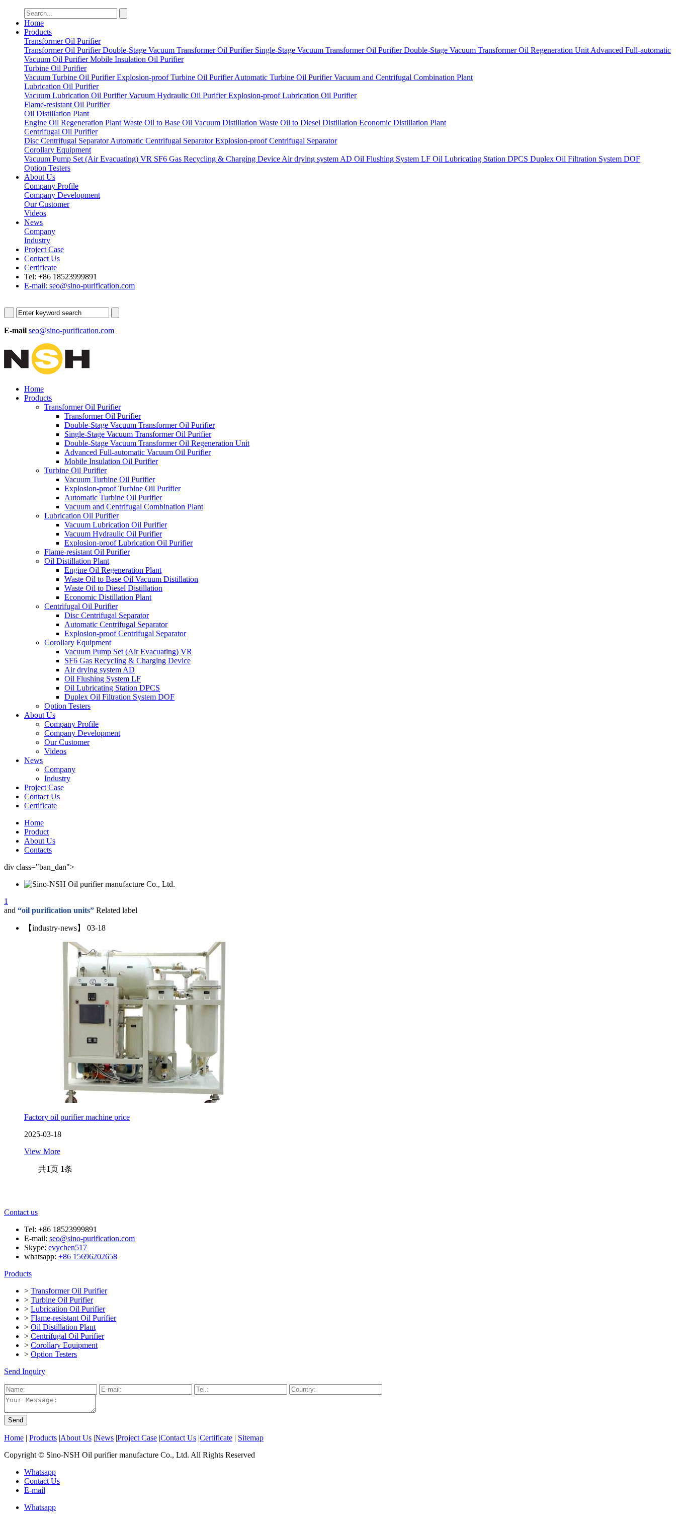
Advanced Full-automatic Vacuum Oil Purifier (137, 452)
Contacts (38, 850)
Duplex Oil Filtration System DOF (119, 697)
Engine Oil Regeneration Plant (112, 570)
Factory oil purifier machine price (77, 1117)
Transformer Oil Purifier (82, 407)
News (33, 222)
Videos (55, 751)
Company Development (82, 733)
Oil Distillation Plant (76, 561)
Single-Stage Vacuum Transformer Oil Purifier (137, 434)
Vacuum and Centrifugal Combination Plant (133, 506)
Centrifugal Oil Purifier (81, 606)
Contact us (21, 1212)
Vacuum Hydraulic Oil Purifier (113, 533)
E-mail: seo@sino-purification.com (79, 285)
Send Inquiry (24, 1371)
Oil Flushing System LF (102, 678)
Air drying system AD (99, 669)
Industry (57, 778)
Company (59, 769)
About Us (39, 177)
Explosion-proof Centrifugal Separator (125, 633)
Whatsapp (40, 1472)
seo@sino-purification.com (71, 330)
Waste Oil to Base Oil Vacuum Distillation (131, 579)
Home (34, 23)
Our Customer (67, 742)
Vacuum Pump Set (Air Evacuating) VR (128, 651)
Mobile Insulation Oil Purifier (111, 461)
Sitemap (251, 1437)
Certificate (40, 267)
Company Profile (71, 724)
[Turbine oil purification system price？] (145, 1100)
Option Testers (67, 706)
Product (36, 831)
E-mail (34, 1490)
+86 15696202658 (87, 1256)
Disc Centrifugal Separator (106, 615)
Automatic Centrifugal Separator (115, 624)
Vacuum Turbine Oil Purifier (109, 479)
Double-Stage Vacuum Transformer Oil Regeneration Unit (156, 443)
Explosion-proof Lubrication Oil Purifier (128, 543)
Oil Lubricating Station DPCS (112, 687)
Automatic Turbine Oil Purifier (113, 497)
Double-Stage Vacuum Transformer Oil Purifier (139, 425)
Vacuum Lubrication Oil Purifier (115, 524)
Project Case (44, 249)
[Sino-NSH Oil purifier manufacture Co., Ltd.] (47, 371)
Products (38, 32)
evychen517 (67, 1247)
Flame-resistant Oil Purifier (87, 552)
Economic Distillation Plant (107, 597)
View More (42, 1151)
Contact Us (42, 258)
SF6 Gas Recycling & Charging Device (127, 660)
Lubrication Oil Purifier (81, 515)
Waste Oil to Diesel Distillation (113, 588)
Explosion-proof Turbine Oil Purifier (122, 488)
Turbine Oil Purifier (75, 470)
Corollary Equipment (77, 642)
